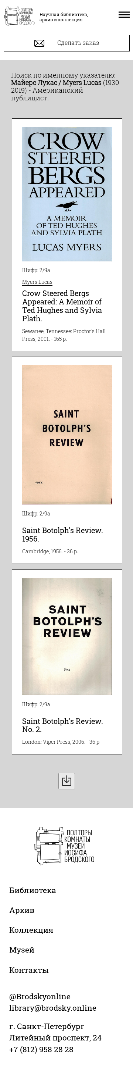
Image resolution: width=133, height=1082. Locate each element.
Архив (21, 910)
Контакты (29, 970)
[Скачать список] (66, 781)
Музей (21, 949)
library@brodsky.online (52, 1008)
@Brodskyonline (40, 996)
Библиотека (32, 890)
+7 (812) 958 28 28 (41, 1049)
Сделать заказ (77, 42)
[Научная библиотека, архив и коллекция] (19, 17)
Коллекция (31, 930)
